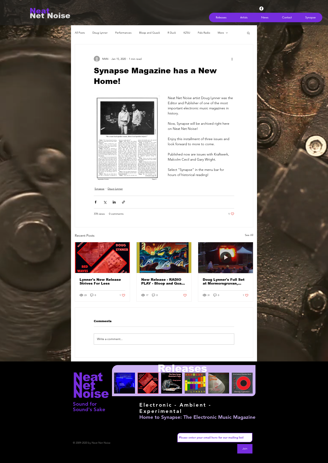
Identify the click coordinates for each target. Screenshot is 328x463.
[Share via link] (123, 202)
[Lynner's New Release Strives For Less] (102, 257)
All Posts (80, 32)
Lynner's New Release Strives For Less (100, 281)
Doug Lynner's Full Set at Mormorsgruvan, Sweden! (223, 281)
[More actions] (232, 59)
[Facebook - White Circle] (261, 8)
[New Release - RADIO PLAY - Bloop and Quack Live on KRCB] (164, 257)
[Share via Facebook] (95, 202)
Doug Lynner (100, 32)
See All (249, 235)
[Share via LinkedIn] (114, 202)
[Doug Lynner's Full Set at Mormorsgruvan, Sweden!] (225, 257)
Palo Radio (204, 32)
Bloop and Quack (149, 32)
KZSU (187, 32)
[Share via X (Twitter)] (105, 202)
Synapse (99, 188)
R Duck (172, 32)
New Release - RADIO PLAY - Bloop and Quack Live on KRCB (163, 281)
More (221, 32)
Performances (123, 32)
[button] (248, 32)
